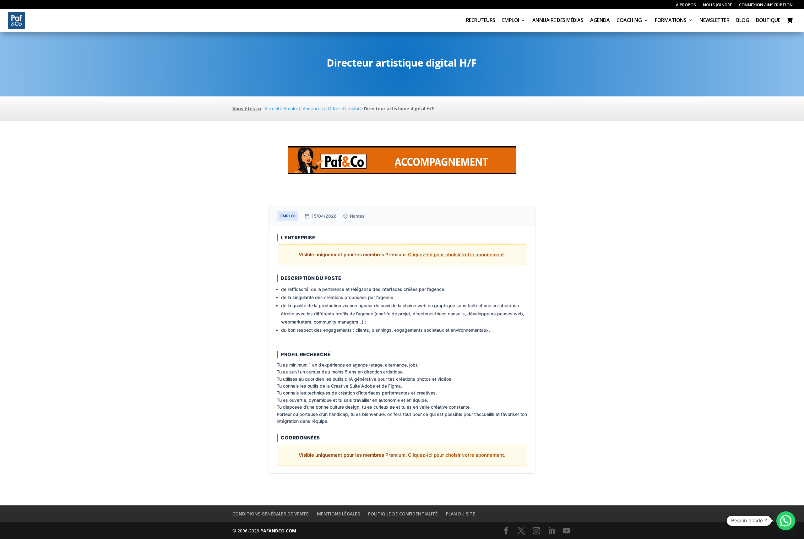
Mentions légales (338, 514)
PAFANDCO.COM (278, 531)
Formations (670, 21)
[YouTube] (566, 531)
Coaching (629, 21)
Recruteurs (480, 21)
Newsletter (714, 21)
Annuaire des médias (558, 21)
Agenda (600, 21)
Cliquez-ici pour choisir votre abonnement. (456, 255)
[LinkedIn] (551, 531)
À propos (686, 5)
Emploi (510, 21)
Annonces (313, 109)
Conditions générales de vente (270, 514)
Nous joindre (717, 5)
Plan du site (460, 514)
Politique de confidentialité (403, 514)
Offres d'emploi (343, 109)
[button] (785, 520)
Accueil (272, 109)
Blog (742, 21)
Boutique (768, 21)
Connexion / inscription (766, 5)
